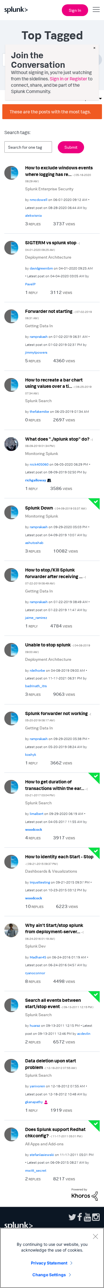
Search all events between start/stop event (59, 1003)
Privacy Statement (49, 1262)
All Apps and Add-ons (44, 1143)
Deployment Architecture (48, 257)
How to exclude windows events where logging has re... (59, 174)
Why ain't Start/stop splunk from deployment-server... (54, 931)
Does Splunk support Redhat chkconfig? (55, 1132)
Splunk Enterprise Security (49, 188)
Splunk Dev (35, 946)
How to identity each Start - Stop (59, 859)
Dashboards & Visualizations (51, 871)
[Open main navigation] (96, 9)
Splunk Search (38, 400)
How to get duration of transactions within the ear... (56, 788)
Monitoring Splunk (41, 453)
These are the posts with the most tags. (50, 112)
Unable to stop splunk (57, 648)
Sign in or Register (68, 79)
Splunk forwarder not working (58, 716)
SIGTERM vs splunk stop (52, 245)
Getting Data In (39, 325)
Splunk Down (55, 508)
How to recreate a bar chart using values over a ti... (58, 386)
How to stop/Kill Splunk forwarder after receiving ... (55, 576)
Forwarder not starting (58, 314)
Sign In (75, 10)
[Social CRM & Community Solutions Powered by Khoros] (85, 1194)
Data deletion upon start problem (51, 1064)
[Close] (95, 1236)
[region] (52, 1258)
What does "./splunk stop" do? (59, 442)
